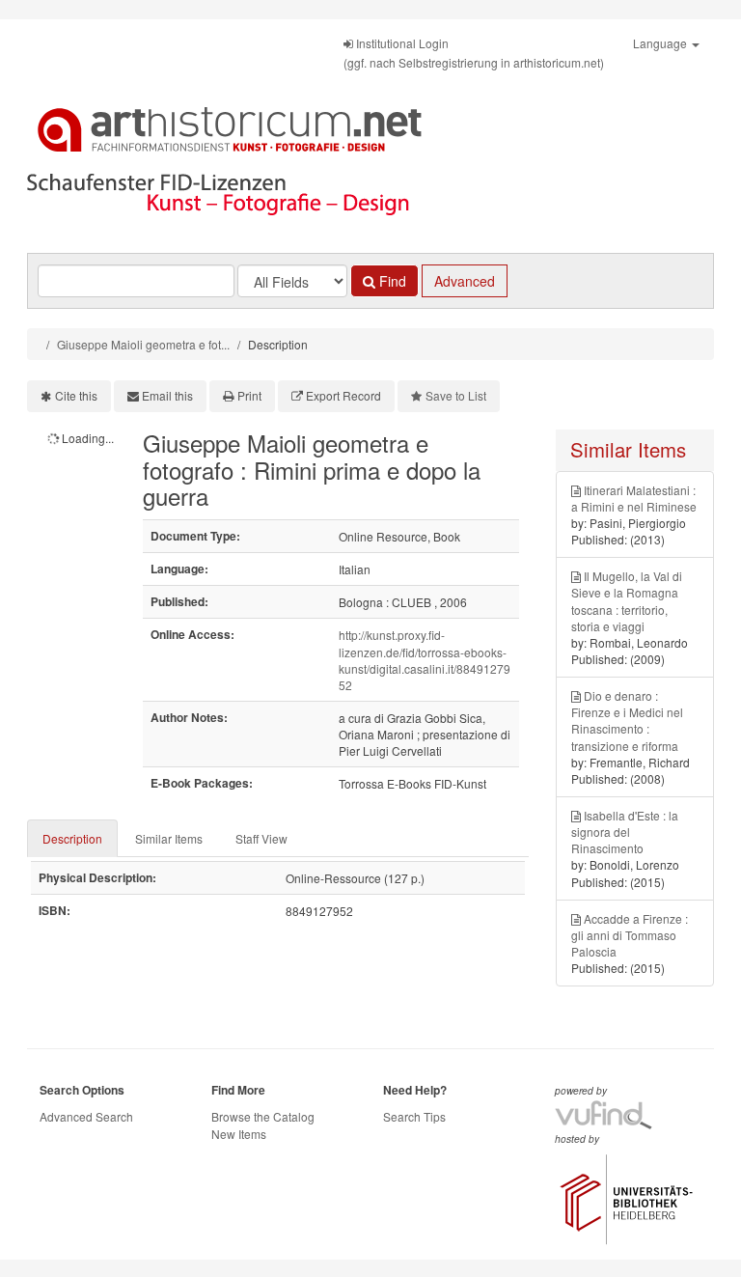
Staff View (261, 838)
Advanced (464, 281)
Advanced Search (86, 1116)
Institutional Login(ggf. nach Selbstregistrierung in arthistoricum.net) (473, 52)
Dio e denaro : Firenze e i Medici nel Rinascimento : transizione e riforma (627, 720)
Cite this (76, 395)
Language (661, 43)
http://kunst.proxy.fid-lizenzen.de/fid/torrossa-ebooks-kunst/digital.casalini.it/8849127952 (424, 659)
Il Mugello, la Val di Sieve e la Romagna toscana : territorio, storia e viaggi (626, 600)
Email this (167, 395)
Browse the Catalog (263, 1116)
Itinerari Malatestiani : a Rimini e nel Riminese (634, 498)
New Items (238, 1133)
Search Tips (414, 1116)
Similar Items (169, 838)
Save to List (455, 395)
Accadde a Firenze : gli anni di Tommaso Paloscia (629, 934)
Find (390, 281)
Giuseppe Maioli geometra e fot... (143, 344)
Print (249, 395)
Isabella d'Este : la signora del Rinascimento (624, 831)
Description (72, 838)
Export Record (343, 395)
